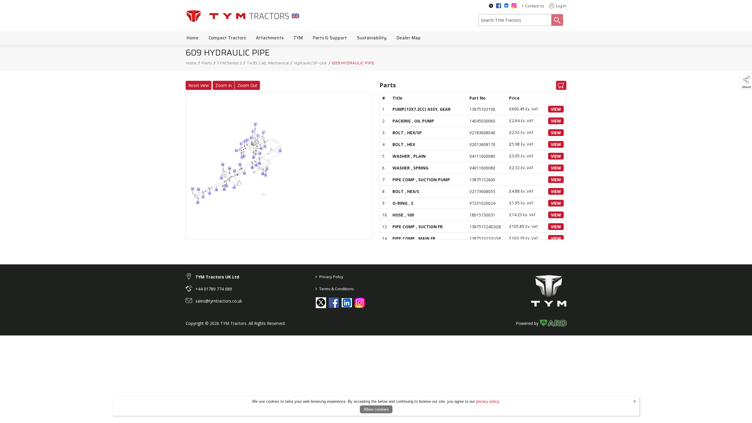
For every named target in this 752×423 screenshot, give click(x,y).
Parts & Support (330, 37)
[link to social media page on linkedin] (347, 303)
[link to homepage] (243, 16)
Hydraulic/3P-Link (310, 63)
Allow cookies (376, 409)
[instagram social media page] (513, 5)
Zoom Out (247, 85)
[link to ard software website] (553, 323)
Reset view (198, 85)
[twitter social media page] (491, 6)
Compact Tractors (227, 37)
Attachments (269, 37)
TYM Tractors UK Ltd (217, 277)
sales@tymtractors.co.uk (218, 301)
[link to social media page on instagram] (360, 303)
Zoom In (223, 85)
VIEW (556, 109)
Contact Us (534, 6)
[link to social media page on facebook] (334, 303)
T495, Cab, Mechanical (268, 63)
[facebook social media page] (498, 5)
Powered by (527, 323)
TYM (298, 37)
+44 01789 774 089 (213, 289)
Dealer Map (409, 37)
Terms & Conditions (334, 289)
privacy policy (487, 401)
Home (193, 37)
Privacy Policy (329, 276)
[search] (515, 20)
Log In (560, 6)
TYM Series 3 (229, 63)
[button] (746, 82)
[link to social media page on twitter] (321, 302)
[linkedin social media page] (506, 5)
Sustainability (372, 37)
